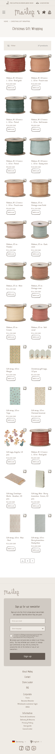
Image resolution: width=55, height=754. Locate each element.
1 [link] (22, 561)
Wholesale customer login (28, 704)
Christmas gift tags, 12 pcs (39, 370)
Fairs (28, 698)
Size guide (27, 726)
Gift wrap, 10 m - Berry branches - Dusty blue (38, 540)
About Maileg (27, 671)
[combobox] (26, 628)
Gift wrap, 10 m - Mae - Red (15, 539)
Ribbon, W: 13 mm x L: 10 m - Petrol (14, 162)
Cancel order (27, 729)
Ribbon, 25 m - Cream (12, 328)
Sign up (27, 656)
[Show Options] (42, 628)
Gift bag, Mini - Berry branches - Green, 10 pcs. (39, 496)
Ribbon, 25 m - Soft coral (39, 328)
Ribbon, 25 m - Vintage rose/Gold (38, 204)
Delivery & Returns (27, 720)
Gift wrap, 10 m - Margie (13, 370)
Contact (27, 676)
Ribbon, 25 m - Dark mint (39, 245)
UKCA (27, 707)
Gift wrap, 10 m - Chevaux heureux (38, 411)
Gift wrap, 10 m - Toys (13, 411)
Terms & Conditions (27, 717)
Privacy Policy (27, 723)
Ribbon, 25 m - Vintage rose (37, 287)
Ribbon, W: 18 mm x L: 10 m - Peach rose (39, 79)
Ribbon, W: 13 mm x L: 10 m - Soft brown (39, 120)
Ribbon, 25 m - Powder (12, 245)
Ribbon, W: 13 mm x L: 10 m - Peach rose (14, 204)
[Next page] (32, 561)
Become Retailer (27, 701)
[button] (4, 12)
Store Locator (27, 682)
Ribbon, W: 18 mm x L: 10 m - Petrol (14, 120)
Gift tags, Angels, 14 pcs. (14, 453)
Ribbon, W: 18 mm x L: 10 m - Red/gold (14, 79)
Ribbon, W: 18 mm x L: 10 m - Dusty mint (39, 162)
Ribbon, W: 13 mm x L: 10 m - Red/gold (39, 453)
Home (6, 21)
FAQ (27, 687)
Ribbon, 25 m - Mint (14, 286)
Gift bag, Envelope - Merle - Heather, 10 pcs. (14, 496)
